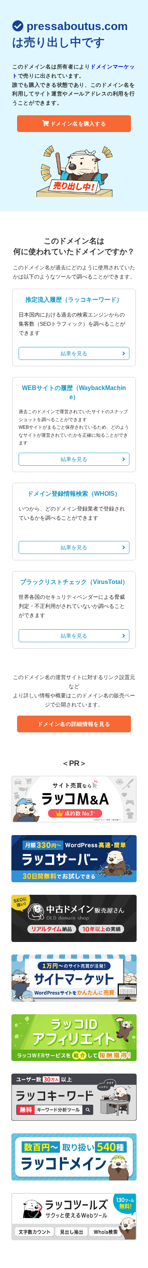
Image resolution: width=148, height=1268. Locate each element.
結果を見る (74, 353)
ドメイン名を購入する (78, 124)
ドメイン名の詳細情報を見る (74, 724)
